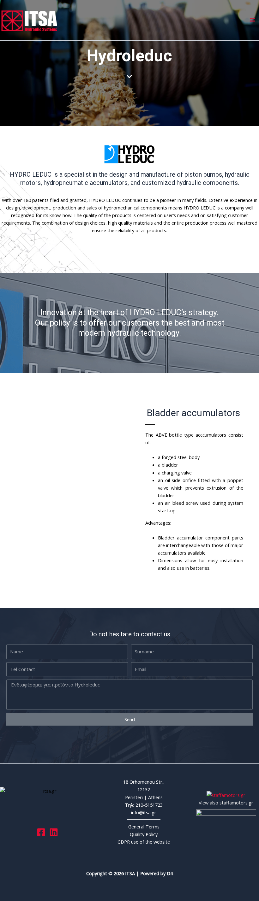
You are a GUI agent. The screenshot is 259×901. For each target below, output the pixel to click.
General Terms (144, 826)
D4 (170, 873)
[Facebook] (41, 832)
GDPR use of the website (143, 842)
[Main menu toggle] (252, 20)
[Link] (53, 832)
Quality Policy (144, 834)
